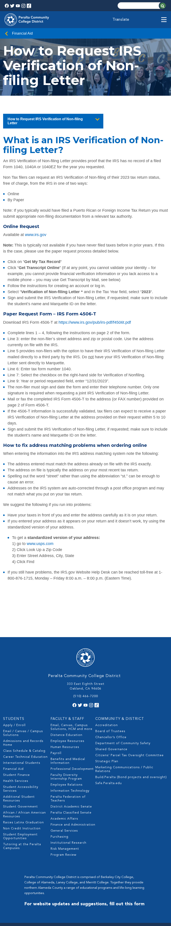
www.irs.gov (35, 234)
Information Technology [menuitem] (70, 790)
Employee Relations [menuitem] (67, 784)
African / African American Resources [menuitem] (24, 814)
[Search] (163, 6)
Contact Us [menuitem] (16, 168)
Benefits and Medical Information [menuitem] (68, 761)
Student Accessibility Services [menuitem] (20, 788)
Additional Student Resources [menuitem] (19, 798)
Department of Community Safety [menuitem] (123, 743)
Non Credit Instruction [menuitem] (22, 828)
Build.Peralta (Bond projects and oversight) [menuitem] (131, 777)
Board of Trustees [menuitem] (110, 731)
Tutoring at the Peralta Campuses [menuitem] (22, 846)
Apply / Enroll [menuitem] (14, 725)
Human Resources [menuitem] (65, 747)
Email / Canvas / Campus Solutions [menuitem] (23, 733)
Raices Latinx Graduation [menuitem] (23, 822)
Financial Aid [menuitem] (13, 769)
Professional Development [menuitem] (72, 769)
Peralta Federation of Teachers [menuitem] (68, 798)
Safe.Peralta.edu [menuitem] (108, 783)
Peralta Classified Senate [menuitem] (71, 812)
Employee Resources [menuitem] (67, 741)
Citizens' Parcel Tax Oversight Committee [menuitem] (129, 755)
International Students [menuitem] (21, 762)
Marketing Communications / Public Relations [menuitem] (124, 769)
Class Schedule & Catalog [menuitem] (24, 750)
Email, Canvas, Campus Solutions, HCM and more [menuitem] (71, 727)
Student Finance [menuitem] (16, 775)
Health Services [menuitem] (15, 781)
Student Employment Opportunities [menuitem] (20, 836)
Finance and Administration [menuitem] (73, 824)
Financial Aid (22, 33)
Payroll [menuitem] (56, 753)
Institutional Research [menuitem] (68, 842)
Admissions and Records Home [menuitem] (23, 743)
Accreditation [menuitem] (106, 725)
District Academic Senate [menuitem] (71, 806)
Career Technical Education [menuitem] (25, 756)
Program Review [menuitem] (63, 854)
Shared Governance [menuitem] (111, 749)
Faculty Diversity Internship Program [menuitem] (66, 776)
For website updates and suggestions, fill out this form (84, 904)
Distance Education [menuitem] (66, 735)
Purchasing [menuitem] (59, 836)
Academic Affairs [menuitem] (64, 818)
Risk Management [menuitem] (65, 848)
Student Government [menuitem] (20, 806)
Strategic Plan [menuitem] (106, 761)
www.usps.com (40, 543)
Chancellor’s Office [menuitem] (110, 737)
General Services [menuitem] (64, 830)
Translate (120, 20)
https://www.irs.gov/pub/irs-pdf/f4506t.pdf (95, 322)
